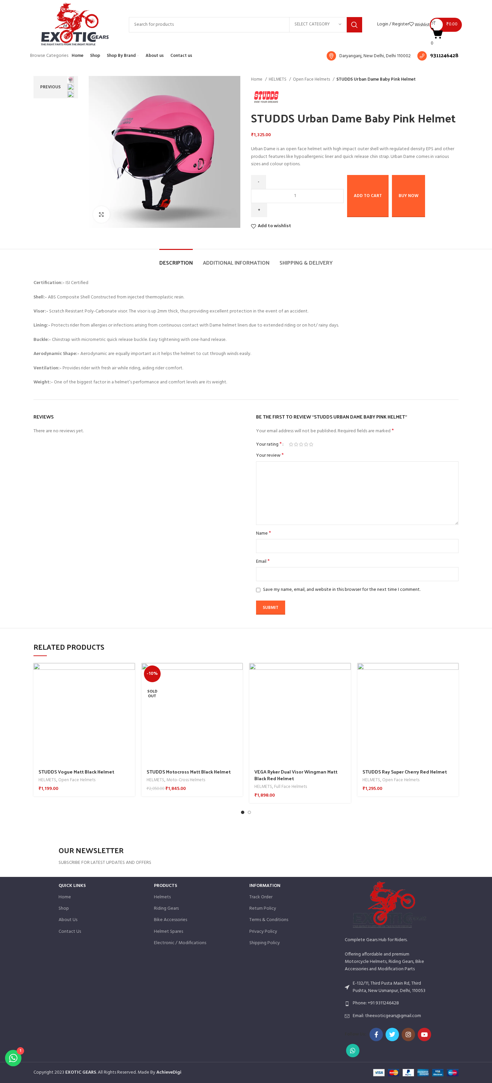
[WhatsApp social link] (352, 1050)
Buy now (408, 195)
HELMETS (278, 79)
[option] (70, 79)
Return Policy (262, 908)
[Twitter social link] (392, 1034)
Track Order (260, 897)
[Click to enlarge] (101, 214)
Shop (64, 908)
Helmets (162, 897)
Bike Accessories (170, 920)
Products (165, 886)
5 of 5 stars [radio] (311, 444)
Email (263, 561)
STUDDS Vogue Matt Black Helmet (76, 772)
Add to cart (368, 195)
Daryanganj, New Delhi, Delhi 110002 (375, 56)
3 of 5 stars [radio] (301, 444)
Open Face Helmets (312, 79)
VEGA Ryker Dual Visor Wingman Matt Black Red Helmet (295, 775)
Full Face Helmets (290, 787)
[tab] (176, 259)
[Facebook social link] (376, 1034)
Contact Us (70, 931)
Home (257, 79)
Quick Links (72, 886)
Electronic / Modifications (180, 943)
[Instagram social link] (408, 1034)
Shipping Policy (264, 943)
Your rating (269, 444)
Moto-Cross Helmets (185, 780)
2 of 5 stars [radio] (296, 444)
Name (263, 533)
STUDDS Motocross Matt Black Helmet (189, 772)
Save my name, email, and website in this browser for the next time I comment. (341, 590)
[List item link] (389, 1003)
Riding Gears (166, 908)
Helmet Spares (168, 931)
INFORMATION (264, 886)
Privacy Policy (263, 931)
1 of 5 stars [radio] (291, 444)
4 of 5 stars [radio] (306, 444)
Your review (270, 455)
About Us (68, 920)
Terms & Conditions (268, 920)
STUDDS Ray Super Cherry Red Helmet (404, 772)
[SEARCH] (354, 24)
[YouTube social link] (424, 1034)
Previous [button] (50, 87)
